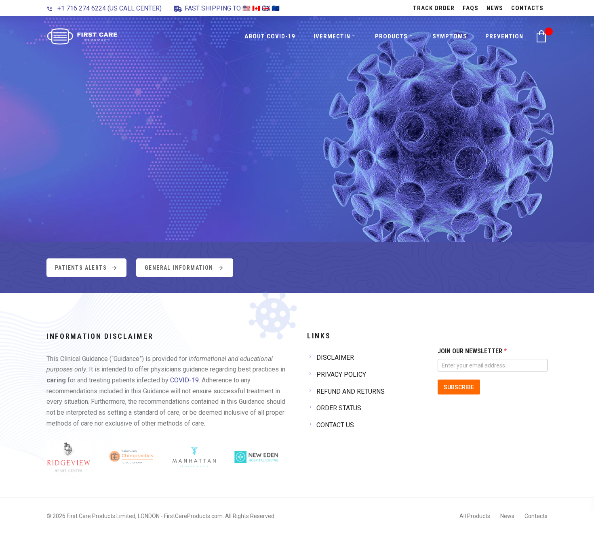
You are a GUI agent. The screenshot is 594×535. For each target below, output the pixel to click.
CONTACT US (335, 425)
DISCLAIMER (335, 357)
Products (391, 36)
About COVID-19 (269, 36)
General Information (179, 267)
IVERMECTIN (332, 36)
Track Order (434, 8)
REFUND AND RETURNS (350, 391)
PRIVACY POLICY (341, 374)
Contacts (527, 8)
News (495, 8)
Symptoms (449, 36)
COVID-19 (184, 380)
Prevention (504, 36)
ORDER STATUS (338, 408)
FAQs (470, 8)
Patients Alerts (81, 267)
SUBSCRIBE (459, 387)
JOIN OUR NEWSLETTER (472, 351)
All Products (474, 516)
